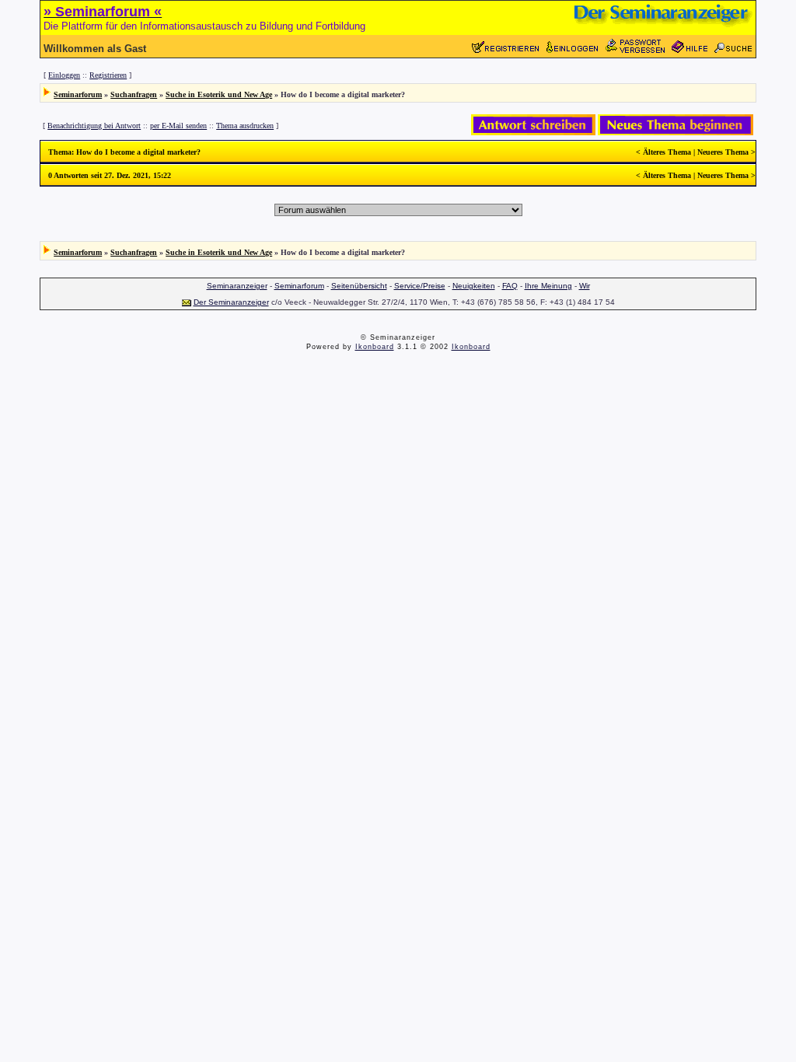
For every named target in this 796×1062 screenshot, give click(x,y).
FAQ (510, 285)
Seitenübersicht (359, 285)
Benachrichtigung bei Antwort (94, 125)
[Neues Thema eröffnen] (675, 132)
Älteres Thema (667, 152)
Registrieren (108, 75)
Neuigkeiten (473, 285)
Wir (584, 285)
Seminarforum (78, 94)
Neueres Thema (723, 152)
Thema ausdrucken (245, 125)
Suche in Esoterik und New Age (219, 94)
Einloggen (64, 75)
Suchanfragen (133, 94)
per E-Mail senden (178, 125)
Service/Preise (419, 285)
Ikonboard (374, 347)
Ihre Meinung (548, 285)
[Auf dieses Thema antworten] (533, 132)
